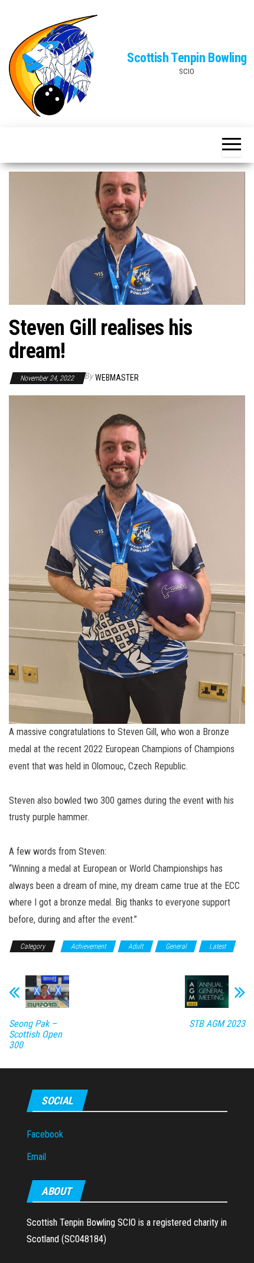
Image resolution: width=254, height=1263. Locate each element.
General (176, 946)
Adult (135, 946)
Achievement (88, 946)
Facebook (45, 1134)
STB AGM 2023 (217, 1024)
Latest (217, 946)
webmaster (117, 377)
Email (36, 1156)
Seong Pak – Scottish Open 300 (35, 1035)
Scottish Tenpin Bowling (187, 57)
